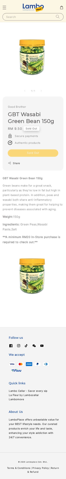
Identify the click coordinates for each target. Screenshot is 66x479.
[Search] (57, 16)
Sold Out (33, 152)
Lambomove (16, 399)
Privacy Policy (40, 468)
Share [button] (16, 163)
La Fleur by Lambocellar (24, 395)
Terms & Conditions (19, 468)
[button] (4, 7)
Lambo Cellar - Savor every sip (28, 390)
